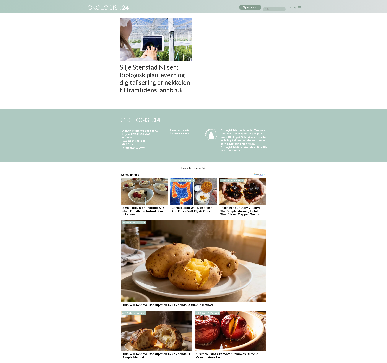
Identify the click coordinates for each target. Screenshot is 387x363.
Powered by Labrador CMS (193, 168)
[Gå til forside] (108, 7)
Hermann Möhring (180, 132)
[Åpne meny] (295, 7)
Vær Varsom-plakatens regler (242, 132)
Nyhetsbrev (250, 7)
